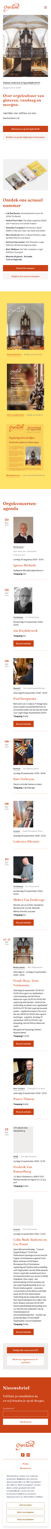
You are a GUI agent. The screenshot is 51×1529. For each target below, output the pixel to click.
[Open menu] (45, 7)
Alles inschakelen (25, 1519)
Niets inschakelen (25, 1512)
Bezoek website (23, 643)
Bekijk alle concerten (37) (25, 1350)
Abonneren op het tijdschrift (25, 129)
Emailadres (9, 1408)
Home (25, 1463)
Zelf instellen (25, 1505)
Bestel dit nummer (25, 268)
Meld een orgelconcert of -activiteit (26, 1361)
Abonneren (25, 1468)
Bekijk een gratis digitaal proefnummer (25, 137)
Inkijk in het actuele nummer (25, 276)
